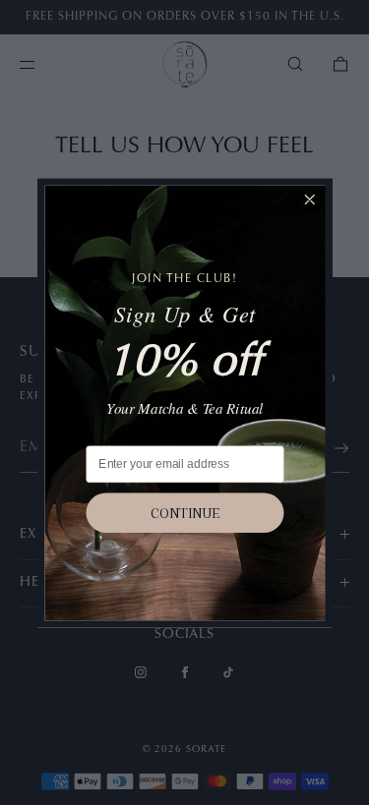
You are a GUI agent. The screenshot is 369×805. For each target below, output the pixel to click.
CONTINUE (185, 512)
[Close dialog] (309, 199)
